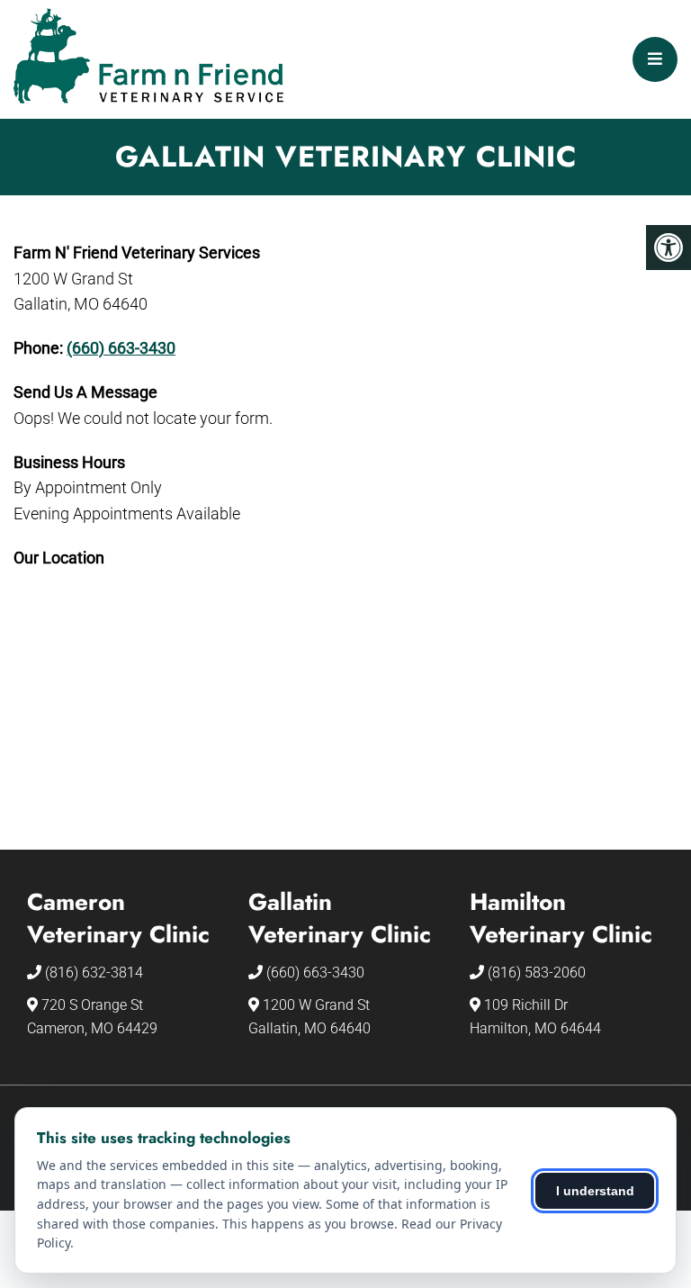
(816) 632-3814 (94, 972)
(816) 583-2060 (537, 972)
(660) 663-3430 (121, 347)
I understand (595, 1191)
